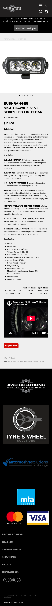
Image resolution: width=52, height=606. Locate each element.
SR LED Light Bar (36, 361)
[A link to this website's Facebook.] (5, 580)
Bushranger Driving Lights (15, 361)
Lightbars (12, 39)
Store (6, 39)
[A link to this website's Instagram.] (10, 580)
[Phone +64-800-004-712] (46, 5)
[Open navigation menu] (41, 5)
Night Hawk (27, 361)
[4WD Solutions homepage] (20, 8)
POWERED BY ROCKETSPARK (13, 603)
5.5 (43, 361)
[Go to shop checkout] (46, 11)
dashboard (30, 596)
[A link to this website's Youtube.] (14, 580)
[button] (41, 11)
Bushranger (22, 39)
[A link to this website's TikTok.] (19, 580)
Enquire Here (11, 345)
